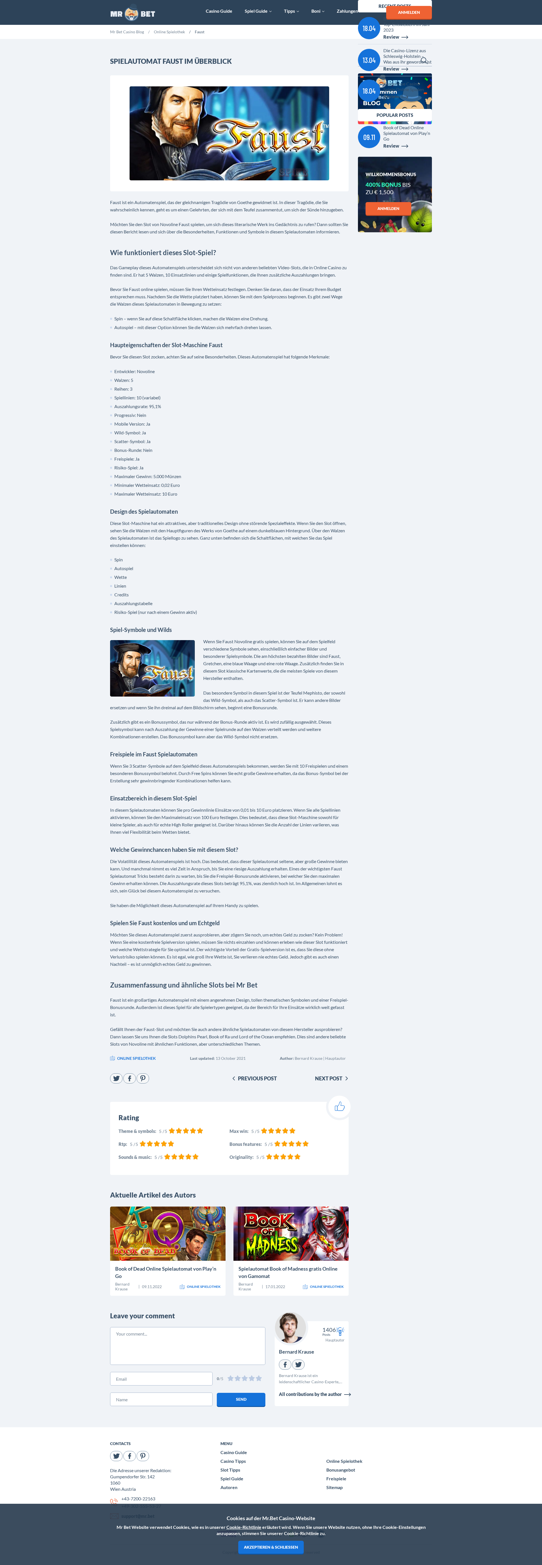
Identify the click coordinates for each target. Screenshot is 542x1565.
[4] (252, 1378)
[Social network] (116, 1078)
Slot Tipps (230, 1469)
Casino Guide (233, 1452)
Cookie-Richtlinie (243, 1527)
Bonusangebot (340, 1469)
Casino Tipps (233, 1461)
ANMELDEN (409, 12)
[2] (238, 1378)
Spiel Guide (231, 1478)
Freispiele (336, 1478)
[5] (259, 1378)
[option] (127, 32)
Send (241, 1399)
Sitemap (334, 1487)
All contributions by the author (310, 1394)
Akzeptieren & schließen (271, 1547)
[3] (245, 1378)
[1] (231, 1378)
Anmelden (388, 208)
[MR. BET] (133, 12)
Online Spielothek (344, 1461)
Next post (328, 1078)
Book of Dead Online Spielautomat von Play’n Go (165, 1272)
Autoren (228, 1487)
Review (133, 1244)
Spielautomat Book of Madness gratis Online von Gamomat (288, 1272)
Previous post (257, 1078)
